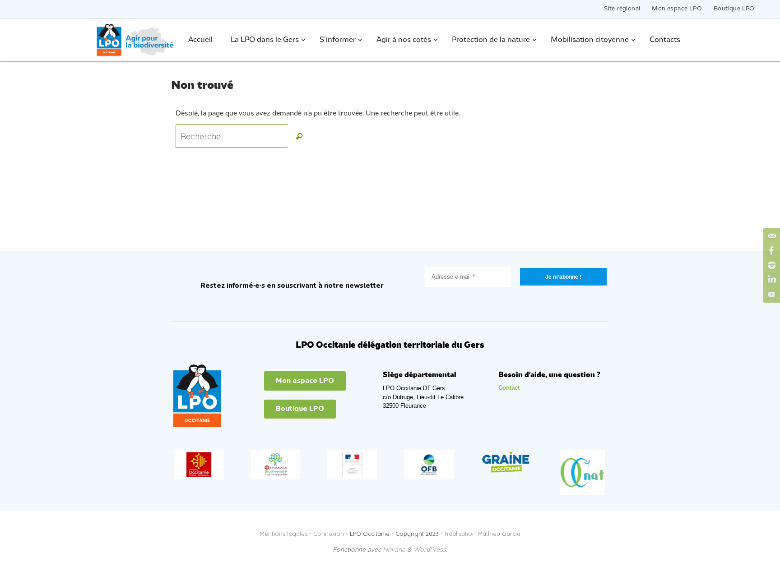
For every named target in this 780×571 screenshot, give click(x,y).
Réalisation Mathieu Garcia (482, 533)
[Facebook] (770, 250)
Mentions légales (283, 533)
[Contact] (770, 236)
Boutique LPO (734, 8)
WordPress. (430, 550)
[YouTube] (770, 294)
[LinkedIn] (770, 279)
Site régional (622, 8)
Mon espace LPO (677, 8)
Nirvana (394, 550)
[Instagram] (770, 265)
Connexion (328, 533)
